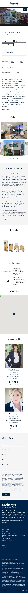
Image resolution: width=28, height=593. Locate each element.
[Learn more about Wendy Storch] (14, 367)
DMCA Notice (5, 562)
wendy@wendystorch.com (13, 376)
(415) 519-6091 (15, 374)
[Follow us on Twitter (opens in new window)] (5, 548)
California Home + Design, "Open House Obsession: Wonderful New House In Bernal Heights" (19, 281)
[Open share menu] (3, 3)
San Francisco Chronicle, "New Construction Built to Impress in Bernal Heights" (18, 272)
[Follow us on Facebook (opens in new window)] (3, 548)
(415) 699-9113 (15, 418)
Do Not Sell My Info (12, 562)
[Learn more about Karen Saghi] (14, 411)
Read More (5, 219)
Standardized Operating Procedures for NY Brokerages (13, 563)
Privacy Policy (5, 490)
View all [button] (12, 158)
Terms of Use (15, 561)
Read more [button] (5, 109)
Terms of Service (13, 490)
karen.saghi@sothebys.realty (13, 420)
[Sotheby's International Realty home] (9, 506)
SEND (6, 494)
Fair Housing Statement (6, 559)
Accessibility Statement (7, 561)
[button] (14, 313)
